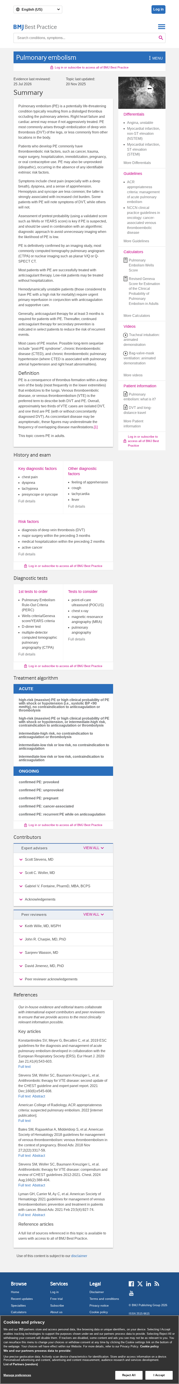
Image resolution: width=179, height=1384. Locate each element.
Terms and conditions (104, 1298)
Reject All (128, 1375)
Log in (158, 9)
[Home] (35, 26)
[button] (149, 58)
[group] (63, 859)
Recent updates (22, 1298)
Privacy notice (99, 1305)
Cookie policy (99, 1312)
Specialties (18, 1305)
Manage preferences (17, 1375)
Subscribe (57, 1305)
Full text (24, 1066)
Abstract (38, 1096)
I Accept (159, 1375)
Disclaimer (97, 1292)
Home (15, 1292)
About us (56, 1312)
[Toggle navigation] (161, 26)
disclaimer (79, 1256)
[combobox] (85, 38)
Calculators (18, 1312)
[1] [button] (96, 427)
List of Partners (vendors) (20, 1364)
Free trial (56, 1298)
